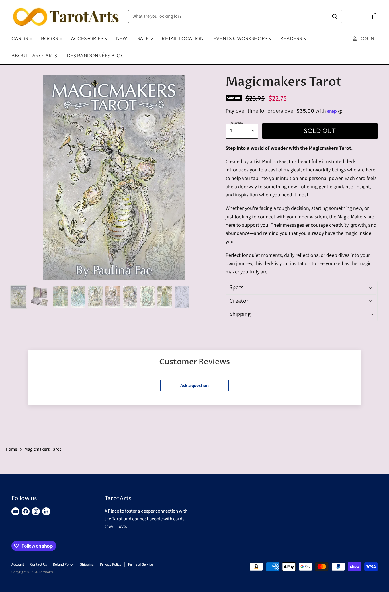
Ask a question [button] (194, 385)
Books (50, 38)
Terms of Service (140, 564)
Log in (365, 38)
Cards (20, 38)
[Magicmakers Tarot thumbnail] (19, 297)
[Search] (334, 16)
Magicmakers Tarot (42, 449)
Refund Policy (63, 564)
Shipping (87, 564)
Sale (143, 38)
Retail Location (183, 38)
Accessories (87, 38)
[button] (301, 287)
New (122, 38)
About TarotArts (34, 55)
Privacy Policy (110, 564)
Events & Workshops (240, 38)
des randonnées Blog (96, 55)
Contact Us (38, 564)
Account (17, 564)
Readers (291, 38)
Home (11, 449)
